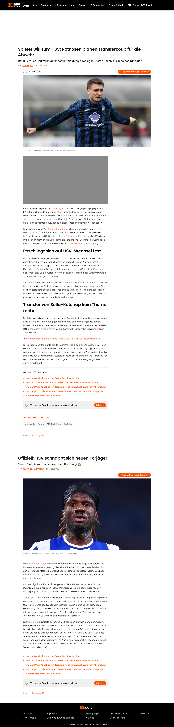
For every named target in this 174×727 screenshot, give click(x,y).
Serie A (69, 236)
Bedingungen (92, 713)
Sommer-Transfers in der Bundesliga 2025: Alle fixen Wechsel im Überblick (63, 338)
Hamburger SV (59, 208)
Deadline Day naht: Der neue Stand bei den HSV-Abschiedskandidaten (61, 382)
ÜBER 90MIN (28, 713)
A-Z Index (90, 717)
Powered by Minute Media (80, 724)
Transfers (61, 5)
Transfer (41, 424)
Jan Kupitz (28, 65)
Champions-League (77, 243)
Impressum (52, 713)
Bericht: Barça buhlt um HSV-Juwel (43, 395)
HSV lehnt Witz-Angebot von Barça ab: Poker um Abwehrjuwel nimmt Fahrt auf (65, 386)
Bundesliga (68, 424)
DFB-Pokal (146, 5)
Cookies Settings (118, 717)
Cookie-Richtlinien (119, 713)
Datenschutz (144, 713)
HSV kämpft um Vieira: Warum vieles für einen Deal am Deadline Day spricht (64, 391)
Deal (97, 328)
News (35, 5)
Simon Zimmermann (33, 468)
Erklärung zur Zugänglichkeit (61, 717)
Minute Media (29, 717)
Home (26, 435)
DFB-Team (133, 5)
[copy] (39, 71)
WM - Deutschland (54, 424)
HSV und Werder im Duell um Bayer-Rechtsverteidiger (52, 378)
